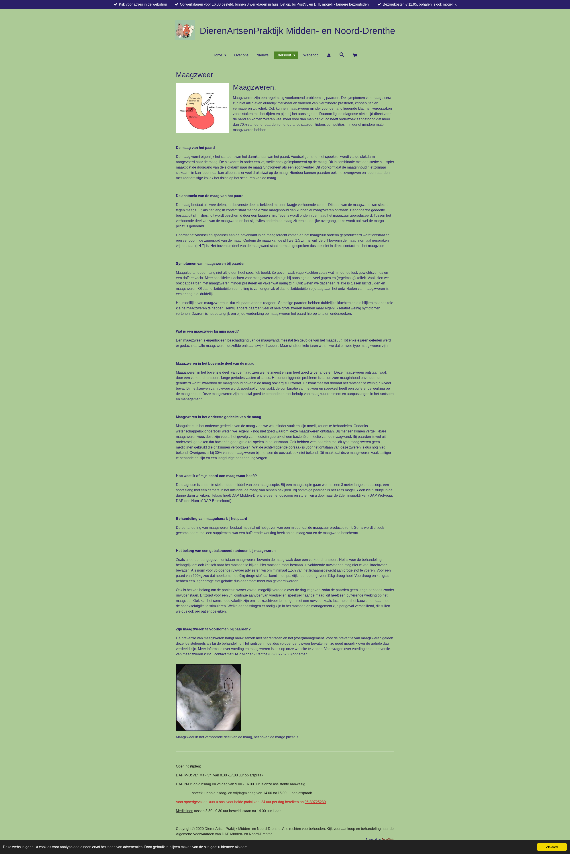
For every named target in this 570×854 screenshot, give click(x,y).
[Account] (329, 55)
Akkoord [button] (552, 847)
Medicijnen (184, 811)
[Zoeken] (341, 54)
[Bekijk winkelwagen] (355, 55)
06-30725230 (315, 802)
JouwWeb (388, 839)
